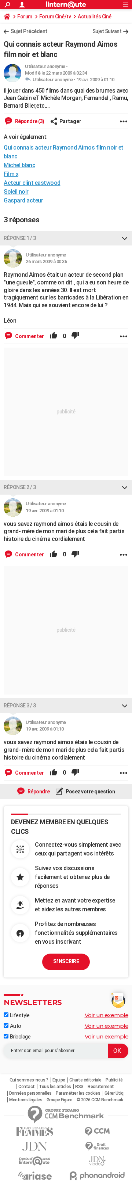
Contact (26, 1086)
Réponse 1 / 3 (20, 238)
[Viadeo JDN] (97, 1161)
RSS (79, 1086)
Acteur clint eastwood (32, 182)
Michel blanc (19, 165)
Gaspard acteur (23, 200)
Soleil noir (16, 191)
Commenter (29, 336)
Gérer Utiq (114, 1093)
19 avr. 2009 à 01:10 (95, 79)
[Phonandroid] (97, 1175)
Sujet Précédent (29, 31)
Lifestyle (18, 1015)
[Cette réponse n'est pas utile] (75, 336)
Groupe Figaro (60, 1099)
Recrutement (101, 1086)
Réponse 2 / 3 (20, 487)
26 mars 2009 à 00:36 (46, 261)
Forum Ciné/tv (55, 16)
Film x (11, 174)
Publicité (114, 1080)
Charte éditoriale (85, 1080)
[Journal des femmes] (35, 1131)
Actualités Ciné (94, 16)
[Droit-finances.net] (97, 1146)
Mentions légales (25, 1099)
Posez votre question (90, 791)
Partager (70, 121)
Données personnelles (30, 1093)
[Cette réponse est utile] (53, 336)
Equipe (58, 1080)
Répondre (38, 791)
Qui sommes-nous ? (29, 1080)
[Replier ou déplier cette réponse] (125, 238)
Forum (24, 16)
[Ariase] (35, 1176)
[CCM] (97, 1131)
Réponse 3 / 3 (20, 705)
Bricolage (19, 1036)
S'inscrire (66, 961)
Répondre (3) (29, 121)
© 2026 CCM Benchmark (100, 1099)
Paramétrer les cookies (78, 1093)
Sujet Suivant (107, 31)
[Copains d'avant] (35, 1161)
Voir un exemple (107, 1015)
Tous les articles (55, 1086)
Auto (14, 1026)
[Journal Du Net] (35, 1146)
